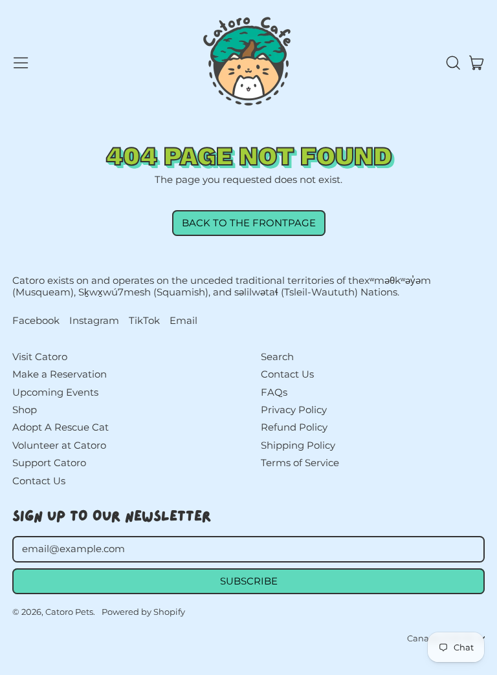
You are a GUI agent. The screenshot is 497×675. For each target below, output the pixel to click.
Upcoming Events (55, 392)
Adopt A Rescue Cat (60, 427)
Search (277, 356)
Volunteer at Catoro (59, 445)
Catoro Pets (69, 611)
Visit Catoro (39, 356)
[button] (452, 62)
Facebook (36, 321)
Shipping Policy (298, 445)
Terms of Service (300, 462)
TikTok (144, 321)
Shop (24, 409)
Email (183, 321)
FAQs (274, 392)
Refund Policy (294, 427)
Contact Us (38, 481)
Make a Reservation (59, 374)
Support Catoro (49, 462)
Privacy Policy (294, 409)
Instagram (94, 321)
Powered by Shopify (143, 611)
